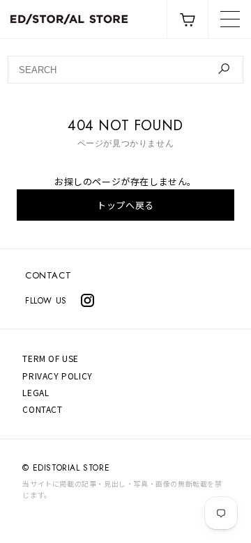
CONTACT (48, 275)
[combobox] (125, 70)
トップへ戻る (125, 205)
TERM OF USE (50, 358)
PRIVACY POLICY (57, 375)
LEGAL (35, 392)
